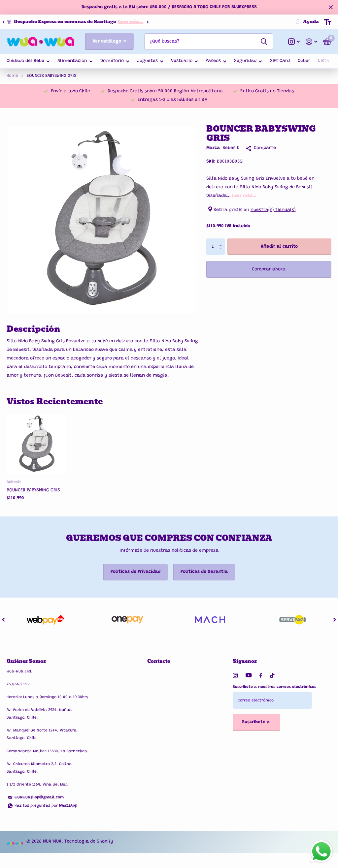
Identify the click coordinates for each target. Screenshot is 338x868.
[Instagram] (235, 675)
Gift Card (280, 61)
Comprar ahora (269, 269)
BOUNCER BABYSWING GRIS (33, 490)
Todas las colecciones (28, 61)
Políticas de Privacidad (135, 572)
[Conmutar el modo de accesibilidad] (327, 22)
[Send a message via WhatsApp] (321, 851)
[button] (3, 22)
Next (136, 21)
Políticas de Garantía (204, 572)
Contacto (158, 661)
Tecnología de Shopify (88, 841)
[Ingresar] (311, 41)
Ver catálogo (107, 41)
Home (12, 76)
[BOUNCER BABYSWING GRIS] (37, 444)
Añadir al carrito (279, 246)
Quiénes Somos (26, 661)
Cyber (304, 61)
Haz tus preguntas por (46, 806)
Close (330, 7)
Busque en (264, 41)
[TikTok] (272, 675)
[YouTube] (249, 675)
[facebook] (260, 675)
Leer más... (119, 21)
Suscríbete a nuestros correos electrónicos (274, 687)
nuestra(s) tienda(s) (273, 210)
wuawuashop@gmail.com (39, 797)
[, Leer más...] (294, 41)
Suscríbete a (256, 722)
